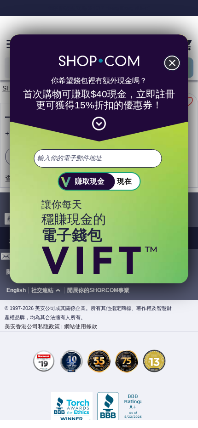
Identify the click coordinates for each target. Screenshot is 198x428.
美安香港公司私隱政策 (32, 326)
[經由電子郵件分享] (6, 259)
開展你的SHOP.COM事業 (98, 290)
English (16, 290)
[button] (47, 290)
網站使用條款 (80, 326)
